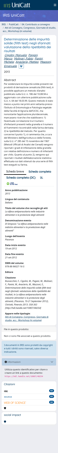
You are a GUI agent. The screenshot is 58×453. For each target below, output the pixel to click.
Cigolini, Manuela (15, 55)
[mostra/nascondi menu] (55, 5)
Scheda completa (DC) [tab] (20, 177)
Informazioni (13, 361)
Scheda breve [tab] (15, 171)
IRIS (4, 24)
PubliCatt (14, 24)
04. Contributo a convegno (36, 24)
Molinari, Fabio (23, 58)
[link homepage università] (17, 5)
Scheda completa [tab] (40, 171)
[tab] (41, 178)
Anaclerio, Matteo (26, 61)
